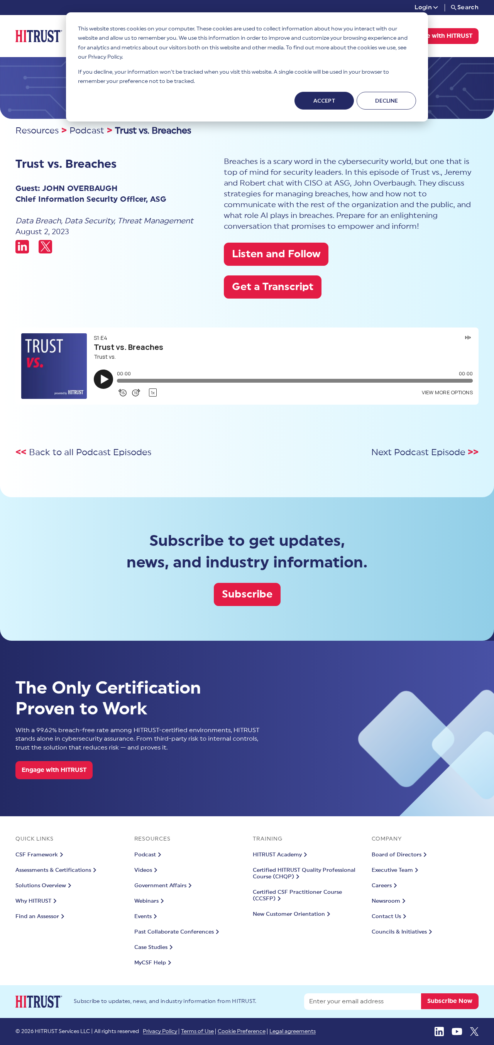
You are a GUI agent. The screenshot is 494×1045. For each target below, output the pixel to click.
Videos (143, 870)
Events (143, 916)
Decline (386, 100)
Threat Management (155, 221)
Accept (324, 100)
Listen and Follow (276, 254)
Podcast (86, 130)
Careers (382, 885)
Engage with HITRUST (440, 36)
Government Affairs (160, 885)
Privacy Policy (160, 1031)
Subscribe (247, 594)
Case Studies (150, 947)
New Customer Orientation (289, 914)
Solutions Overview (40, 885)
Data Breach (38, 221)
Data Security (89, 221)
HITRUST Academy (277, 855)
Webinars (146, 901)
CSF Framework (36, 855)
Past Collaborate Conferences (174, 932)
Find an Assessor (37, 916)
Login (423, 7)
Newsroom (386, 901)
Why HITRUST (33, 901)
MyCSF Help (150, 963)
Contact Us (386, 916)
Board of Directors (396, 855)
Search (468, 7)
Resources (37, 130)
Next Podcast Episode (419, 452)
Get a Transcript (272, 287)
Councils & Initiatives (399, 932)
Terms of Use (197, 1031)
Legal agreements (292, 1031)
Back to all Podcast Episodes (90, 452)
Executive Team (392, 870)
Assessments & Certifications (53, 870)
